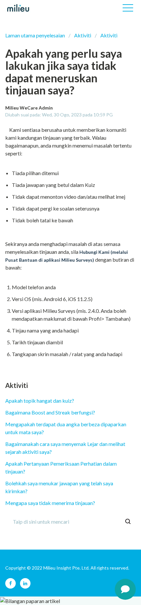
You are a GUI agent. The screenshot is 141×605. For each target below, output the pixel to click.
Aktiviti (82, 35)
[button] (128, 8)
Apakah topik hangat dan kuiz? (39, 400)
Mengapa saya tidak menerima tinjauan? (50, 503)
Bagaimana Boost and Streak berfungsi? (50, 412)
